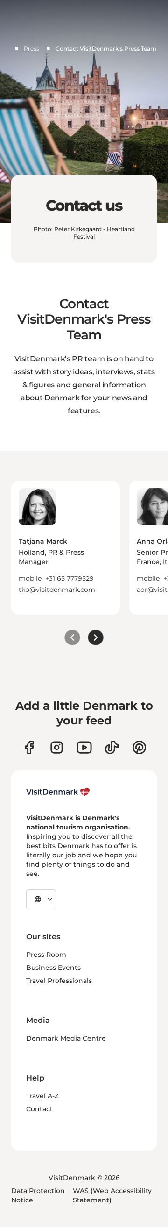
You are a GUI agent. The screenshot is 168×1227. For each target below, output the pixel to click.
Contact (39, 1109)
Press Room (46, 954)
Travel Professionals (59, 980)
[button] (65, 565)
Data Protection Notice (38, 1195)
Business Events (53, 967)
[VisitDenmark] (58, 791)
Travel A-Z (42, 1096)
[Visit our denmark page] (29, 747)
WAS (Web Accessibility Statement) (112, 1195)
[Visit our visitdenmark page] (84, 747)
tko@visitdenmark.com (57, 589)
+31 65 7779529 (69, 578)
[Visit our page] (57, 747)
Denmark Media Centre (66, 1038)
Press (31, 48)
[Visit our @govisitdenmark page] (112, 747)
